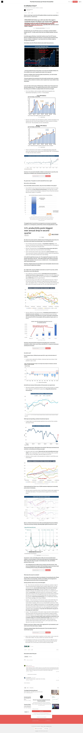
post (30, 36)
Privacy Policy (49, 714)
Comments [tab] (26, 656)
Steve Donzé (39, 555)
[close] (50, 695)
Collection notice (48, 726)
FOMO (35, 604)
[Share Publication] (71, 2)
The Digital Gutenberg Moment (31, 690)
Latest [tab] (28, 687)
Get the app (46, 728)
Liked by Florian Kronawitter (30, 666)
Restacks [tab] (30, 656)
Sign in (80, 1)
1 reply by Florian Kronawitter (32, 674)
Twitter (40, 625)
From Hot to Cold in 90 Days (40, 28)
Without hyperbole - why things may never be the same (33, 691)
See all (26, 711)
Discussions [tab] (31, 687)
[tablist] (28, 657)
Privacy (42, 726)
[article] (41, 692)
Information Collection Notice (41, 714)
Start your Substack (39, 728)
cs (26, 665)
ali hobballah (28, 677)
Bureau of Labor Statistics (43, 382)
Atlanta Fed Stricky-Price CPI (50, 149)
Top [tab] (25, 687)
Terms (45, 726)
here (34, 598)
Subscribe (75, 1)
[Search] (69, 2)
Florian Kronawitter (29, 9)
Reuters (43, 237)
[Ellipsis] (58, 665)
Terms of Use (46, 713)
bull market (51, 604)
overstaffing (36, 608)
